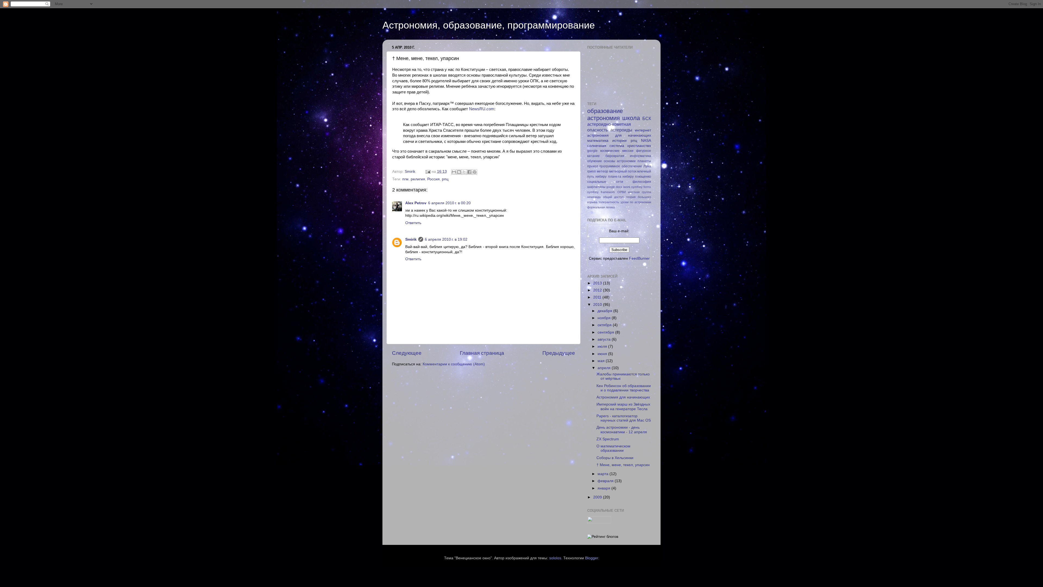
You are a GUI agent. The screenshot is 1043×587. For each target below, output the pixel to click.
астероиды (621, 129)
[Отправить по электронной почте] (454, 172)
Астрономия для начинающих (623, 397)
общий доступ (613, 197)
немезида (594, 197)
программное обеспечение (620, 166)
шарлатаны (596, 187)
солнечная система (605, 146)
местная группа (639, 192)
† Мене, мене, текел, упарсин (623, 465)
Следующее (407, 353)
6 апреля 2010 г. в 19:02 (446, 239)
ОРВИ (621, 192)
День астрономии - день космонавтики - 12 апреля (621, 429)
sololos (555, 558)
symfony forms (641, 187)
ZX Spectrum (607, 439)
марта (604, 474)
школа (631, 118)
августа (605, 339)
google (592, 151)
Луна (647, 166)
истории (619, 141)
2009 (598, 497)
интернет (643, 130)
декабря (605, 311)
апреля (605, 368)
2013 (598, 283)
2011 (597, 297)
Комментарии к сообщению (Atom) (454, 364)
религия (418, 179)
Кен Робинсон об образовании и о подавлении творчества (623, 388)
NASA (646, 141)
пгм (405, 179)
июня (603, 354)
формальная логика (601, 207)
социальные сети (605, 182)
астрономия (603, 118)
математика (597, 141)
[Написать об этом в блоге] (459, 172)
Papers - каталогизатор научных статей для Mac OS (623, 418)
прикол (592, 166)
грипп (591, 171)
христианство (639, 146)
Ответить (413, 223)
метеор (602, 171)
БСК (646, 118)
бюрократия (614, 156)
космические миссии (616, 151)
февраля (606, 481)
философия (642, 182)
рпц (445, 179)
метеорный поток (622, 171)
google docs (614, 187)
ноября (605, 318)
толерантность (609, 202)
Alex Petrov (415, 203)
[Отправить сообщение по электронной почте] (428, 171)
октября (605, 325)
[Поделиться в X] (464, 172)
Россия (433, 179)
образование (605, 111)
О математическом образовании (613, 448)
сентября (606, 332)
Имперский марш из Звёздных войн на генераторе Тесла (623, 406)
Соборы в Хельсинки (614, 458)
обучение (594, 161)
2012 (598, 290)
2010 (598, 305)
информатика (640, 156)
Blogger (591, 558)
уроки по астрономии (636, 202)
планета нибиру (621, 176)
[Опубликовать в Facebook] (469, 172)
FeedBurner (639, 258)
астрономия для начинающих (619, 135)
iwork (626, 187)
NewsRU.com (481, 109)
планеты (644, 161)
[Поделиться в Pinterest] (474, 172)
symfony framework (601, 192)
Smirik (411, 239)
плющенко (643, 176)
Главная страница (482, 353)
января (604, 488)
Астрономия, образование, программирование (488, 25)
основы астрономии (620, 161)
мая (602, 361)
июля (603, 346)
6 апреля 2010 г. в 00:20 (449, 203)
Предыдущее (558, 353)
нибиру (601, 176)
